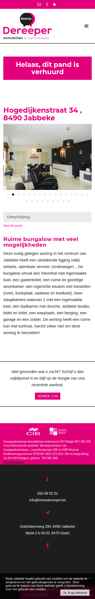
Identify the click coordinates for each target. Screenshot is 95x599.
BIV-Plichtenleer (13, 462)
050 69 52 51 (47, 493)
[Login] (54, 4)
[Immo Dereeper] (27, 26)
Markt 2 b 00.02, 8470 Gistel (47, 533)
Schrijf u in (48, 396)
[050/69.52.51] (47, 4)
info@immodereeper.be (47, 500)
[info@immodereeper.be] (39, 4)
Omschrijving (18, 217)
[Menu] (86, 26)
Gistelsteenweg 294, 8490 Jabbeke (47, 526)
